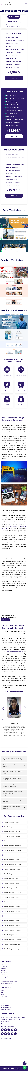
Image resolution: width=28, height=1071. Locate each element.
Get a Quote (5, 620)
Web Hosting (5, 1005)
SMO (3, 992)
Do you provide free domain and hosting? (12, 779)
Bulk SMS (4, 996)
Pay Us (4, 974)
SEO (3, 990)
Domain (4, 1003)
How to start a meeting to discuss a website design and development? (12, 759)
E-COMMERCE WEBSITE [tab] (13, 26)
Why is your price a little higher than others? (13, 772)
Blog (3, 970)
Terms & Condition (7, 979)
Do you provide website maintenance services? (9, 785)
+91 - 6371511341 (6, 1024)
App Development (6, 1009)
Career (4, 968)
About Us (4, 966)
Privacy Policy (5, 976)
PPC (3, 994)
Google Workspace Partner (8, 983)
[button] (25, 719)
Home (3, 964)
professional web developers (15, 651)
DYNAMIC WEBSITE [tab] (13, 21)
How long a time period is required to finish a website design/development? (13, 793)
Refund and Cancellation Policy (9, 981)
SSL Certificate (5, 1001)
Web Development (6, 1007)
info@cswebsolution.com (8, 1026)
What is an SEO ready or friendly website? (12, 807)
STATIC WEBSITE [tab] (14, 17)
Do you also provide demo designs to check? (12, 800)
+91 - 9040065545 (6, 1021)
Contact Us (5, 972)
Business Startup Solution (8, 998)
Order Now (14, 78)
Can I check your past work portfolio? (10, 765)
